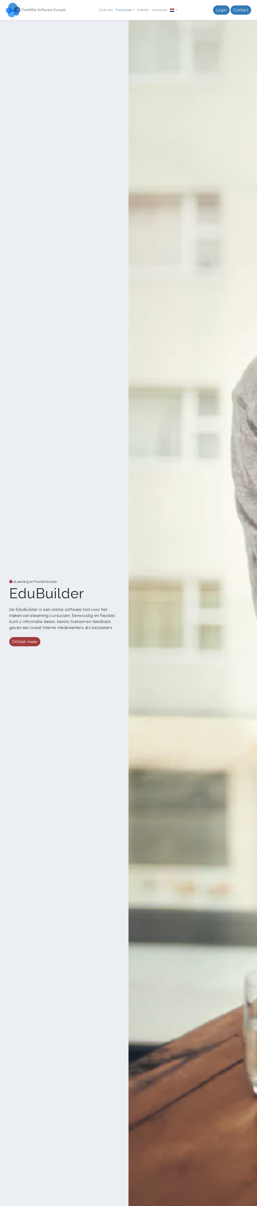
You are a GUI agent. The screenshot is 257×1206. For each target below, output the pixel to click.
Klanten (143, 10)
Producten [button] (124, 10)
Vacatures (159, 10)
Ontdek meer (25, 641)
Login (221, 10)
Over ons (106, 10)
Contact (240, 10)
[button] (173, 10)
